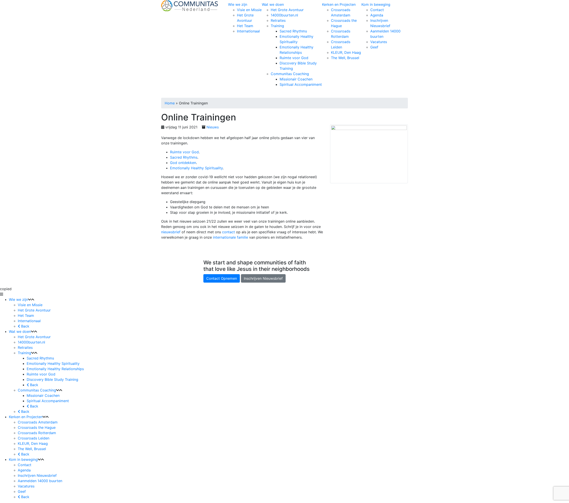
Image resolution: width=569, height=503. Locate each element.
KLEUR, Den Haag (346, 52)
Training (277, 26)
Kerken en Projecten (339, 4)
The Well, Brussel (345, 58)
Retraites (278, 20)
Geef (374, 47)
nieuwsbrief (171, 232)
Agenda (376, 15)
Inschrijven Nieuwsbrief (263, 278)
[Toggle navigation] (230, 93)
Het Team (245, 26)
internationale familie (230, 237)
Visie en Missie (249, 10)
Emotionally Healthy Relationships (55, 369)
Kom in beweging (375, 4)
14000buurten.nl (284, 15)
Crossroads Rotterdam (37, 433)
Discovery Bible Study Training (52, 379)
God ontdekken (183, 162)
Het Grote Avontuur (287, 10)
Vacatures (378, 42)
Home (170, 103)
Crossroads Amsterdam (38, 422)
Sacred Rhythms (293, 31)
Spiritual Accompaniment (301, 84)
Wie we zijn (237, 4)
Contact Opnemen (221, 278)
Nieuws (212, 127)
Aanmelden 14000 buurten (40, 481)
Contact (377, 10)
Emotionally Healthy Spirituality (196, 168)
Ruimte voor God (294, 58)
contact (229, 232)
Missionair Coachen (296, 79)
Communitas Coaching (290, 74)
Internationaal (248, 31)
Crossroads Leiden (33, 438)
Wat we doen (273, 4)
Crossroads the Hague (37, 427)
